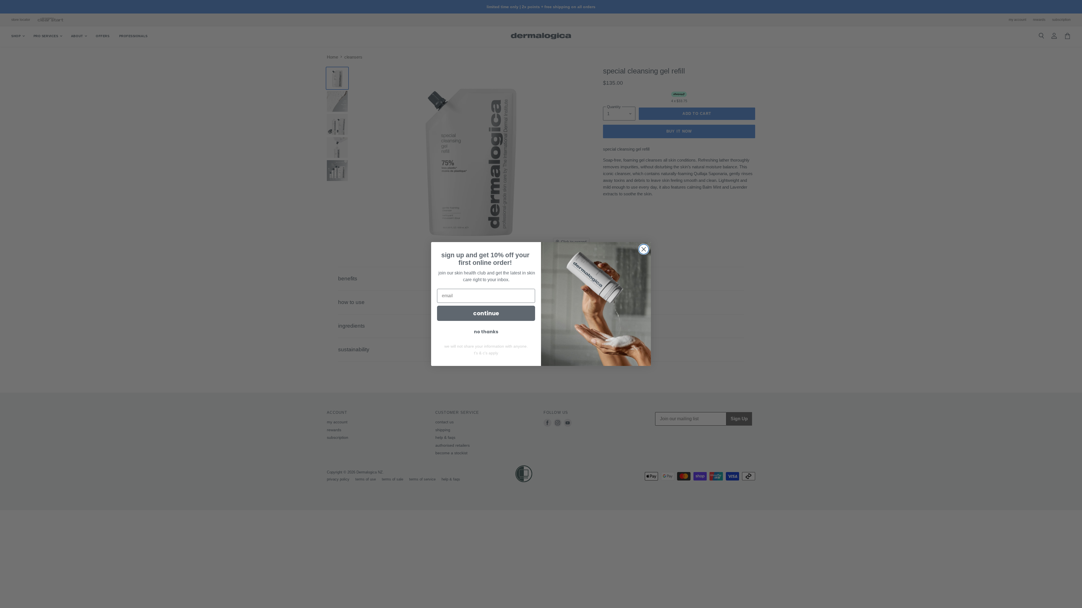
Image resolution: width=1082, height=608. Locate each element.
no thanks (486, 331)
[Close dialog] (644, 249)
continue (486, 313)
